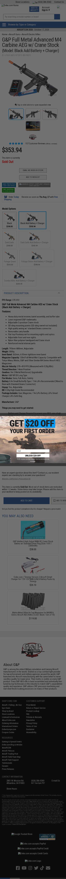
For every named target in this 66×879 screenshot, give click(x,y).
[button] (33, 457)
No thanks (33, 461)
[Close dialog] (2, 418)
